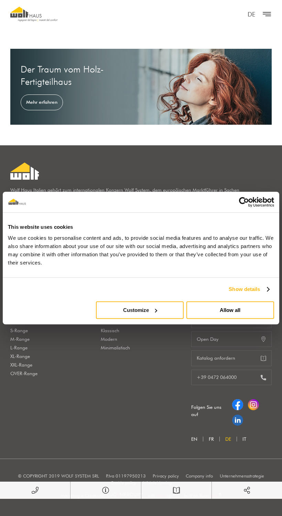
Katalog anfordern (216, 358)
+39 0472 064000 (217, 377)
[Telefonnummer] (35, 490)
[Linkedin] (237, 418)
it (244, 439)
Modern (109, 339)
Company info (199, 476)
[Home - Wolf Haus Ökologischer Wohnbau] (34, 14)
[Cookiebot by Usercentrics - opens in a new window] (244, 202)
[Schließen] (265, 14)
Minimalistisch (115, 347)
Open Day (207, 339)
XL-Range (20, 356)
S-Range (19, 330)
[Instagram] (253, 403)
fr (211, 439)
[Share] (247, 490)
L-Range (19, 347)
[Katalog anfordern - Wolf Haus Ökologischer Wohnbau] (176, 490)
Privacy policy (166, 476)
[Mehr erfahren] (141, 87)
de (251, 14)
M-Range (20, 339)
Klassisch (110, 330)
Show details (244, 289)
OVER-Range (23, 373)
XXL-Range (21, 365)
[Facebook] (237, 403)
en (194, 439)
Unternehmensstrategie (242, 476)
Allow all (230, 310)
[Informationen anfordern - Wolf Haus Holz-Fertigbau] (105, 490)
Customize (136, 310)
